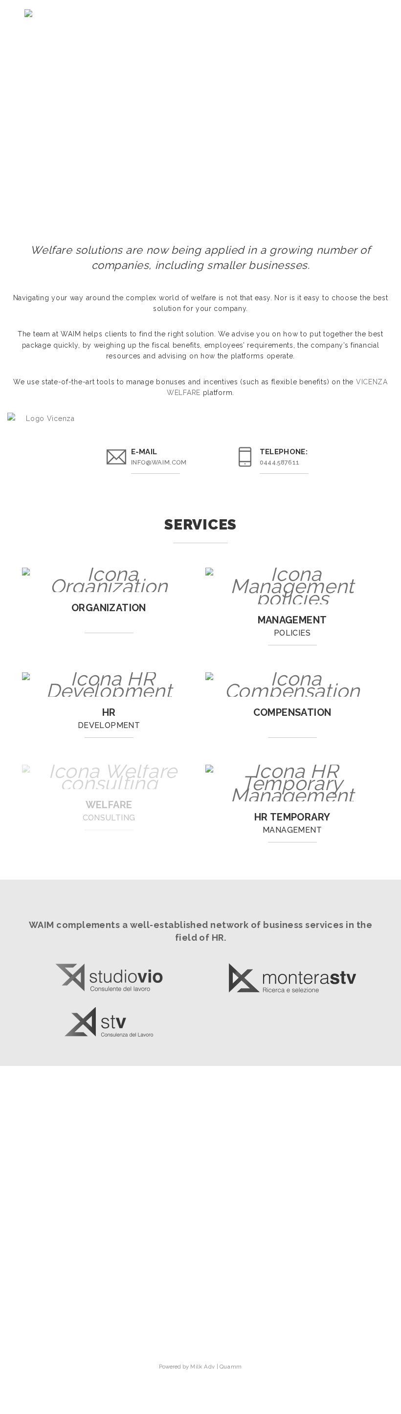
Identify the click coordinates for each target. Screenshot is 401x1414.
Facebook (205, 1328)
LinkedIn (204, 1316)
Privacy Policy (200, 1340)
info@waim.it (200, 1262)
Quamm (231, 1366)
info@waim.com (159, 462)
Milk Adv (202, 1366)
